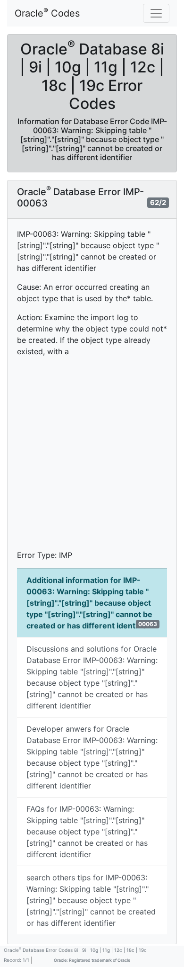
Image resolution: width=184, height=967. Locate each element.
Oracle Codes (47, 12)
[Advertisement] (92, 457)
